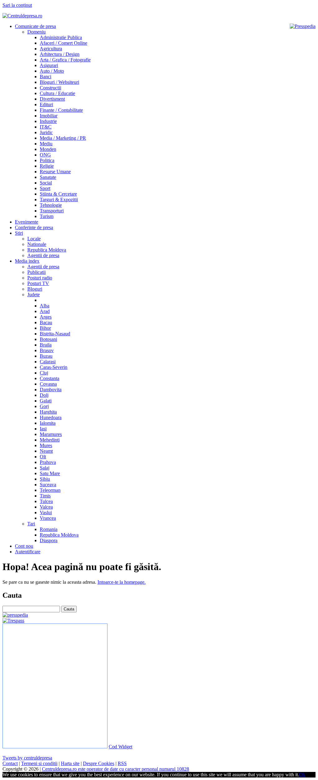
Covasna (48, 384)
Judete (33, 294)
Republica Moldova (46, 249)
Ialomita (48, 423)
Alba (44, 305)
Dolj (44, 395)
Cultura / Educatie (57, 93)
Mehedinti (50, 439)
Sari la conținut (17, 5)
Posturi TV (38, 283)
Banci (45, 76)
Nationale (36, 244)
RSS (122, 763)
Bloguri (34, 289)
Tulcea (46, 501)
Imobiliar (48, 115)
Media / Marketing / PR (63, 138)
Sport (45, 188)
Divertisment (52, 99)
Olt (43, 456)
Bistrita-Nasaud (55, 333)
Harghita (48, 412)
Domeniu (36, 31)
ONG (45, 154)
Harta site (70, 763)
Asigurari (49, 65)
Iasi (43, 428)
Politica (47, 160)
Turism (46, 216)
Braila (46, 344)
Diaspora (48, 540)
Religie (47, 166)
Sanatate (48, 177)
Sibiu (45, 479)
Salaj (44, 467)
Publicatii (36, 272)
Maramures (51, 434)
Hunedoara (50, 417)
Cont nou (24, 546)
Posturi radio (39, 277)
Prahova (48, 462)
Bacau (46, 322)
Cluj (44, 372)
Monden (48, 149)
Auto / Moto (52, 71)
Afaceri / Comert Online (63, 43)
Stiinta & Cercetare (58, 194)
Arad (45, 311)
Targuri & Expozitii (59, 199)
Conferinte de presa (34, 227)
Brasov (47, 350)
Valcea (46, 507)
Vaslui (46, 512)
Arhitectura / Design (60, 54)
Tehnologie (51, 205)
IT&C (46, 126)
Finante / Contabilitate (61, 110)
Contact (10, 763)
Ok (302, 774)
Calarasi (48, 361)
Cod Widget (120, 746)
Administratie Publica (61, 37)
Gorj (44, 406)
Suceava (48, 484)
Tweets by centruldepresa (27, 757)
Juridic (46, 132)
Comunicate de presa (35, 26)
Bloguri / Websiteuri (59, 82)
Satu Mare (50, 473)
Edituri (46, 104)
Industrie (48, 121)
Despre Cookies (98, 763)
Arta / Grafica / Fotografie (65, 59)
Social (46, 182)
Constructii (50, 87)
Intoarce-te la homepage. (122, 582)
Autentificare (27, 551)
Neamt (46, 451)
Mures (46, 445)
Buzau (46, 356)
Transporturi (52, 210)
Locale (34, 238)
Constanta (49, 378)
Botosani (48, 339)
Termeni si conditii (39, 763)
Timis (45, 495)
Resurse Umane (55, 171)
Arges (46, 317)
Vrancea (48, 518)
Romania (48, 529)
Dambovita (50, 389)
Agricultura (51, 48)
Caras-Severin (53, 367)
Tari (31, 523)
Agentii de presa (43, 255)
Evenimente (26, 221)
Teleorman (50, 490)
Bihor (45, 328)
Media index (27, 261)
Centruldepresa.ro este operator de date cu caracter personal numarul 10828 (115, 769)
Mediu (46, 143)
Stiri (19, 233)
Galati (46, 400)
